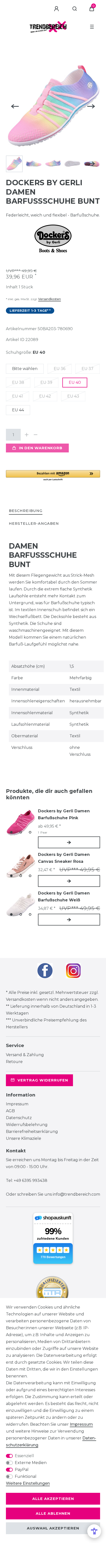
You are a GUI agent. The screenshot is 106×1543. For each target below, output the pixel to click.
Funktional (25, 1476)
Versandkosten (49, 299)
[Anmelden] (57, 9)
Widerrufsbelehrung (27, 1124)
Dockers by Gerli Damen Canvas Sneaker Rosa (64, 858)
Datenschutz (19, 1117)
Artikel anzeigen (69, 842)
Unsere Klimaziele (23, 1138)
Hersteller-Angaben (34, 523)
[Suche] (74, 9)
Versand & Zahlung (25, 1054)
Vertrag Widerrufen (43, 1080)
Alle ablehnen (53, 1513)
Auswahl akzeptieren (53, 1528)
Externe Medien (31, 1462)
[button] (53, 475)
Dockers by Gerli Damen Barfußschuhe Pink (64, 814)
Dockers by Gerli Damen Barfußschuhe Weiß (64, 896)
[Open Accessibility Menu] (94, 1531)
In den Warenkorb (40, 448)
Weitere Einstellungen (28, 1483)
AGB (10, 1111)
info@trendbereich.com (76, 1194)
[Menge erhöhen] (26, 435)
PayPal (22, 1469)
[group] (20, 822)
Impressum (17, 1104)
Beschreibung (25, 511)
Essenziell (24, 1455)
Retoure (14, 1061)
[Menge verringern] (35, 435)
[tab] (25, 511)
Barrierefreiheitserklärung (32, 1131)
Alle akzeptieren (53, 1499)
